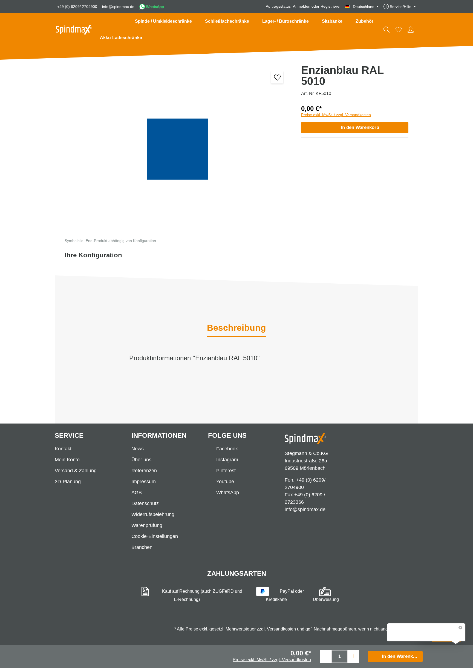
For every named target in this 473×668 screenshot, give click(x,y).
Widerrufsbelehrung (152, 514)
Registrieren (331, 6)
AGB (136, 492)
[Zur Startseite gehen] (74, 29)
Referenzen (144, 470)
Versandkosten (281, 629)
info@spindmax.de (118, 6)
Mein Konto (67, 459)
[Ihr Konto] (410, 29)
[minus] (325, 656)
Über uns (141, 459)
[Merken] (277, 77)
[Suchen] (386, 29)
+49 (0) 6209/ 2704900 (77, 6)
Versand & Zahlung (76, 470)
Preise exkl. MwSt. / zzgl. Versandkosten (336, 115)
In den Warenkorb (360, 127)
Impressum (143, 481)
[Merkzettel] (398, 29)
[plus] (353, 656)
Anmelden (301, 6)
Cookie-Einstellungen (154, 536)
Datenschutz (145, 503)
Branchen (141, 547)
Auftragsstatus (278, 6)
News (137, 448)
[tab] (236, 328)
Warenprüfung (146, 525)
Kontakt (63, 448)
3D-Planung (68, 481)
